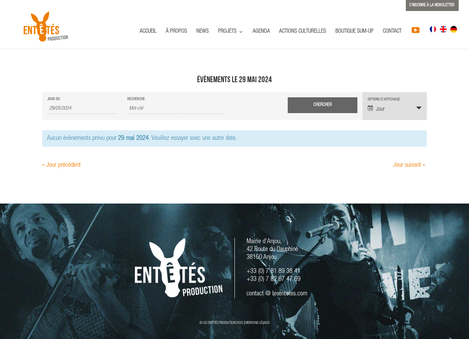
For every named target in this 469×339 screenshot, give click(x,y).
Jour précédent (61, 165)
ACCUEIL (148, 31)
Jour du (53, 99)
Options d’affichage (384, 99)
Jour (380, 109)
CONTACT (392, 31)
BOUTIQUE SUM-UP (354, 31)
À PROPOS (176, 31)
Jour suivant (409, 165)
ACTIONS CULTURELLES (302, 31)
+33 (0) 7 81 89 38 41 (273, 271)
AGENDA (261, 31)
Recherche (136, 99)
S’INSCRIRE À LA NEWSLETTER (431, 5)
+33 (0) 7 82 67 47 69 (273, 279)
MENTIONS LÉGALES (257, 323)
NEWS (202, 31)
